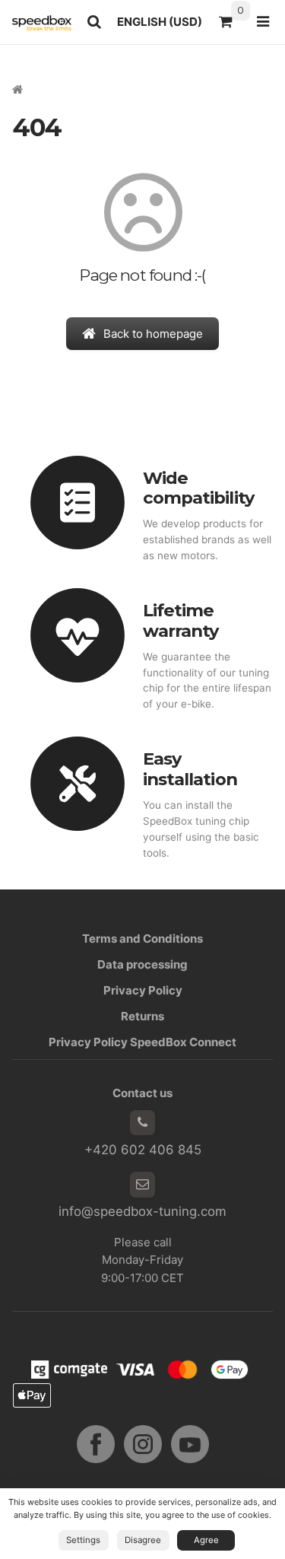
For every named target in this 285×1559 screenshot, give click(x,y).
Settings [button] (83, 1540)
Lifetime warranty (181, 620)
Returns (142, 1016)
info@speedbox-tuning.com (142, 1211)
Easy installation (190, 769)
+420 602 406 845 (142, 1149)
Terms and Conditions (142, 938)
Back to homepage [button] (153, 333)
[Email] (143, 1185)
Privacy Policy (142, 990)
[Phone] (143, 1123)
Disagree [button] (143, 1540)
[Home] (41, 21)
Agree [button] (206, 1540)
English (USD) (164, 25)
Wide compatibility (198, 488)
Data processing (142, 964)
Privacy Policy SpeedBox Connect (142, 1042)
